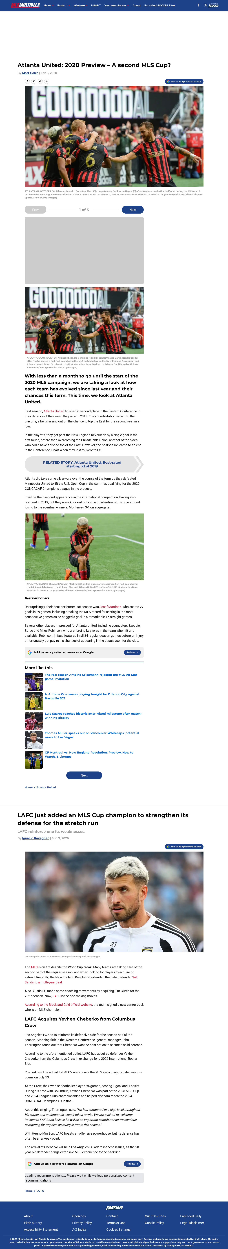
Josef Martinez (110, 607)
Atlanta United (54, 411)
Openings (79, 1216)
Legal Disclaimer (192, 1223)
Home (29, 787)
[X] (205, 5)
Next (132, 210)
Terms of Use (115, 1223)
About (136, 5)
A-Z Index (79, 1229)
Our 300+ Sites (155, 1216)
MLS (34, 967)
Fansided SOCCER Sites (159, 5)
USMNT (96, 5)
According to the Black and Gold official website (58, 1004)
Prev (35, 210)
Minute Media (25, 1239)
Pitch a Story (33, 1223)
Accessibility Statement (41, 1229)
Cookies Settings (118, 1229)
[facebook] (198, 5)
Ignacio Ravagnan (35, 838)
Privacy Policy (82, 1223)
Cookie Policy (154, 1223)
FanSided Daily (191, 1216)
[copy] (46, 81)
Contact (112, 1216)
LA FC (40, 1191)
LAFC (57, 996)
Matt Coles (30, 73)
